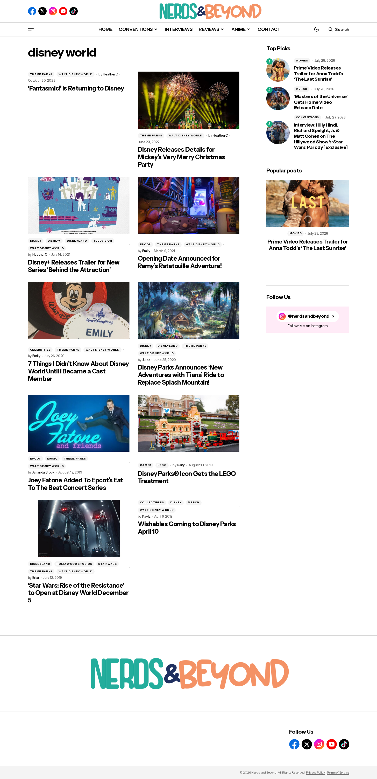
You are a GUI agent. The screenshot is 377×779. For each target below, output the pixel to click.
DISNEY (35, 240)
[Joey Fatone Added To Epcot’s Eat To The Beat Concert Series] (79, 423)
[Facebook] (32, 11)
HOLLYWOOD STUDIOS (74, 564)
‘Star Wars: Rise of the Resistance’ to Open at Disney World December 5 (78, 593)
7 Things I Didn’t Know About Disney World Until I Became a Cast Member (78, 371)
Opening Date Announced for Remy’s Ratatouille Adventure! (180, 262)
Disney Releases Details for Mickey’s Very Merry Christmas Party (181, 157)
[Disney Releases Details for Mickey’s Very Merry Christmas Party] (188, 100)
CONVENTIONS (307, 117)
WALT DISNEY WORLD (76, 74)
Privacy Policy (315, 772)
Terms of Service (338, 772)
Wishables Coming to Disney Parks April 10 (187, 527)
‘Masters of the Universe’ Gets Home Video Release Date (321, 102)
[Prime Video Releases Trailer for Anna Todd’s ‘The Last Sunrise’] (278, 70)
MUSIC (52, 458)
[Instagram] (53, 11)
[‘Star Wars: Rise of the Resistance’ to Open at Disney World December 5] (79, 528)
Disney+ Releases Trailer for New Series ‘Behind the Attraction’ (74, 266)
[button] (31, 29)
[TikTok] (73, 11)
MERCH (194, 502)
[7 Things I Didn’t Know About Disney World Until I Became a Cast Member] (79, 310)
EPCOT (145, 244)
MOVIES (302, 60)
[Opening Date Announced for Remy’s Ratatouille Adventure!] (188, 205)
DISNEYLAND (77, 240)
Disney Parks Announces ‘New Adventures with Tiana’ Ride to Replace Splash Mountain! (181, 375)
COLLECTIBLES (152, 502)
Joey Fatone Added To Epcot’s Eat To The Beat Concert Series (75, 484)
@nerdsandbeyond (309, 316)
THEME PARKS (41, 74)
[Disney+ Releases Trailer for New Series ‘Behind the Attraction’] (79, 205)
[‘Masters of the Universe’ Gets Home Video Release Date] (278, 98)
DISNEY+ (54, 240)
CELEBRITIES (40, 349)
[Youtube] (63, 11)
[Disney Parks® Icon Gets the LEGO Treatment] (188, 423)
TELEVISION (102, 240)
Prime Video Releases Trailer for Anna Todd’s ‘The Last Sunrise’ (318, 73)
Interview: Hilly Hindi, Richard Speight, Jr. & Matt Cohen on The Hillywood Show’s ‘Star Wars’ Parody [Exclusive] (321, 136)
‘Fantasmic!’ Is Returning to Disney (76, 88)
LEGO (162, 465)
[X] (42, 11)
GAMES (146, 465)
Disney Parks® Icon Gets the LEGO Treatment (187, 477)
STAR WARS (107, 564)
